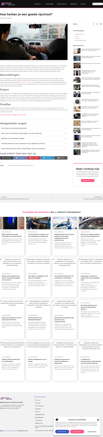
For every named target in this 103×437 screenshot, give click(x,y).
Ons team (37, 403)
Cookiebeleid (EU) (40, 414)
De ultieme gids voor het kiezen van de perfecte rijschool (89, 307)
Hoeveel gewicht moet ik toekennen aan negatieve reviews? (33, 143)
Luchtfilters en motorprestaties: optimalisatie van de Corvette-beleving (91, 361)
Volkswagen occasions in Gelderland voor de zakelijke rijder (90, 278)
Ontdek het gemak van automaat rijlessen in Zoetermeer (62, 361)
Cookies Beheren (91, 431)
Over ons (37, 4)
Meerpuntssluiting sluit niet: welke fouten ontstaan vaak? (91, 57)
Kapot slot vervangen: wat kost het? (91, 63)
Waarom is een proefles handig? (33, 138)
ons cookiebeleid (72, 426)
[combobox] (97, 4)
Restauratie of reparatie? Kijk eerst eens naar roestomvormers (64, 319)
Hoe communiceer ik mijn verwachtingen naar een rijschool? (33, 148)
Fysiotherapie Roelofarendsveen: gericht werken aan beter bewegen (91, 85)
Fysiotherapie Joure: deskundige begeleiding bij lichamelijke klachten (90, 115)
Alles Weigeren (77, 431)
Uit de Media (49, 4)
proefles (21, 165)
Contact (83, 4)
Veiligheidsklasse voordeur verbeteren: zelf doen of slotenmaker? (89, 72)
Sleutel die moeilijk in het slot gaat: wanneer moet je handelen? (91, 49)
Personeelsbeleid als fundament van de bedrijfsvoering (91, 129)
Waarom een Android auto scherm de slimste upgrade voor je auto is (11, 278)
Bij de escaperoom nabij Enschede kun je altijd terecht (91, 136)
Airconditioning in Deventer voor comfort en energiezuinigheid (90, 100)
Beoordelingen (79, 34)
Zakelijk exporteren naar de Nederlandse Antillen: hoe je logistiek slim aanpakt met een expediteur (90, 144)
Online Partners (62, 4)
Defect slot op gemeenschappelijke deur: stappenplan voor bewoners (91, 78)
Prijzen (77, 36)
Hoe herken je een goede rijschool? (33, 128)
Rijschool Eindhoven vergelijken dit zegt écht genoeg (91, 93)
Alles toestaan (62, 431)
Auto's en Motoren (7, 18)
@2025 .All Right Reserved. (14, 430)
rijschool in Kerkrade (27, 82)
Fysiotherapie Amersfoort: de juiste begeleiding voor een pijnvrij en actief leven (91, 151)
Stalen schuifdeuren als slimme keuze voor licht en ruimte (90, 121)
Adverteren (73, 4)
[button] (98, 420)
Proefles (77, 38)
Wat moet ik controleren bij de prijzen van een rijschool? (33, 133)
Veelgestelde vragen (80, 40)
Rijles (26, 165)
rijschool (30, 165)
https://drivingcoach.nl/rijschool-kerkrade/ (13, 115)
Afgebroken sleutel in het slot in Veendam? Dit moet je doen (90, 107)
